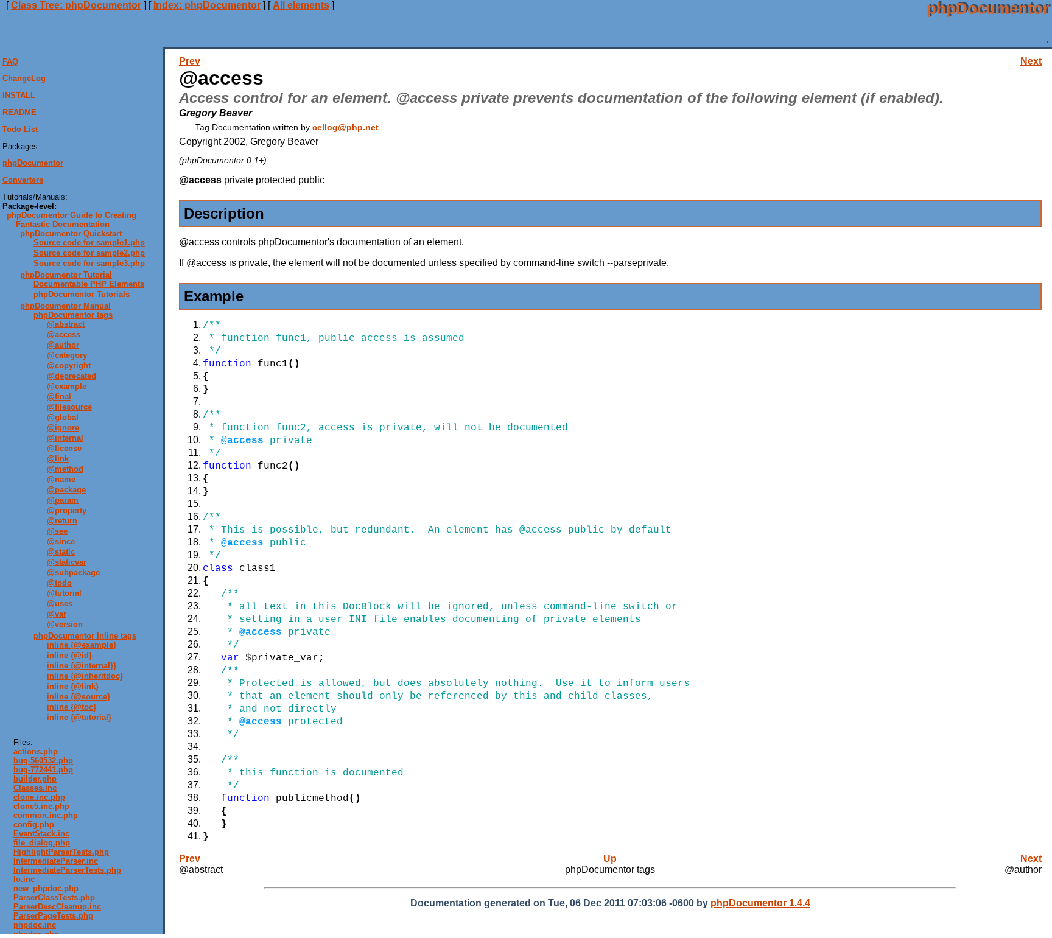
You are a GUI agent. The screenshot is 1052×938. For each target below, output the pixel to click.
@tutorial (64, 593)
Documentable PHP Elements (88, 284)
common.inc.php (45, 815)
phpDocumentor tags (73, 315)
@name (61, 479)
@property (66, 510)
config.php (33, 824)
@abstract (66, 324)
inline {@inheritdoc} (85, 676)
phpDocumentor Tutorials (81, 294)
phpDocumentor (32, 163)
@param (63, 500)
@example (66, 386)
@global (63, 417)
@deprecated (71, 375)
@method (65, 469)
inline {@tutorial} (79, 717)
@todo (59, 582)
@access (63, 334)
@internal (65, 438)
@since (61, 541)
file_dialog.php (41, 842)
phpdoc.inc (34, 924)
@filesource (69, 406)
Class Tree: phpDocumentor (76, 5)
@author (63, 344)
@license (64, 448)
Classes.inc (35, 788)
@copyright (69, 365)
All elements (301, 5)
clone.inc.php (39, 797)
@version (65, 624)
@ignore (63, 427)
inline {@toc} (71, 707)
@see (57, 531)
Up (610, 858)
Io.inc (24, 879)
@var (56, 613)
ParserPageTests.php (53, 915)
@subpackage (73, 572)
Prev (189, 61)
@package (66, 489)
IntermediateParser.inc (55, 861)
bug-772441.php (43, 769)
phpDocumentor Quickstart (71, 233)
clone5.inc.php (41, 806)
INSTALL (18, 95)
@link (58, 458)
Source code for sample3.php (89, 263)
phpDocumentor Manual (65, 305)
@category (67, 355)
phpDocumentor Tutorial (66, 274)
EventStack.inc (41, 833)
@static (61, 551)
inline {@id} (69, 655)
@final (59, 396)
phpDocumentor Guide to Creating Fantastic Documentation (71, 220)
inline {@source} (78, 696)
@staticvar (66, 562)
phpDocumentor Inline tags (84, 635)
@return (62, 520)
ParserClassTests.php (54, 897)
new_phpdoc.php (46, 888)
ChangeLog (24, 78)
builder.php (35, 778)
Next (1031, 61)
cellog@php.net (345, 127)
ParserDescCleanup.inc (57, 906)
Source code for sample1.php (89, 242)
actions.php (35, 751)
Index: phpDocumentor (207, 5)
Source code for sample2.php (89, 252)
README (19, 112)
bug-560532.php (43, 760)
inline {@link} (73, 686)
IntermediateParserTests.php (67, 870)
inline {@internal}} (81, 665)
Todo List (20, 129)
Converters (22, 179)
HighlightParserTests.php (61, 851)
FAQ (10, 61)
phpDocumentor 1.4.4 (760, 903)
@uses (59, 603)
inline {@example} (81, 644)
